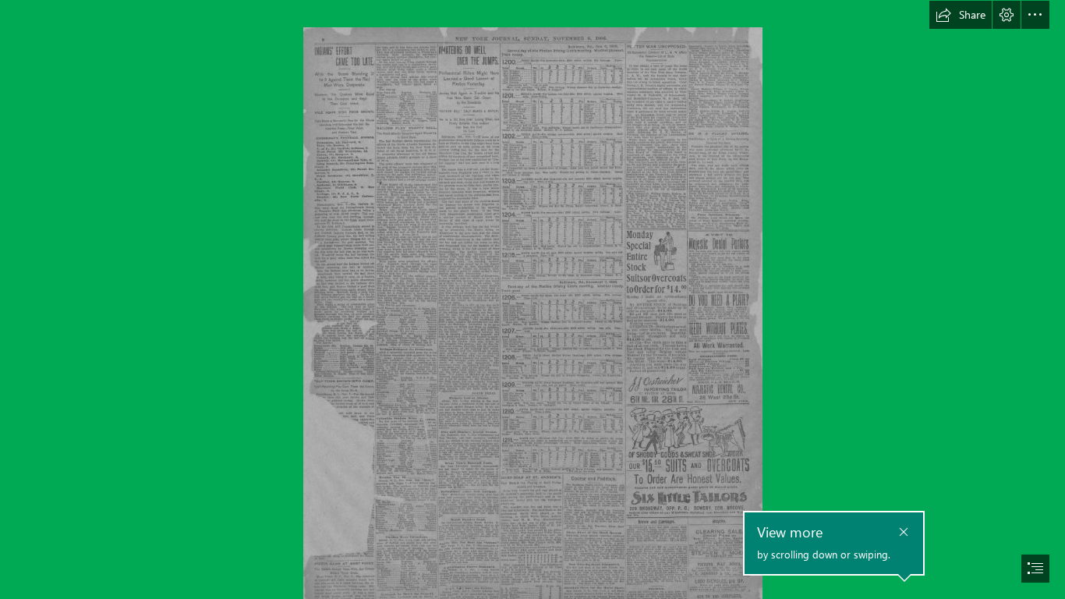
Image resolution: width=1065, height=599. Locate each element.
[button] (960, 15)
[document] (532, 299)
